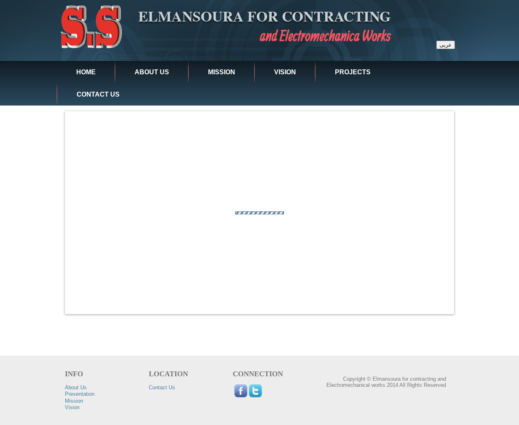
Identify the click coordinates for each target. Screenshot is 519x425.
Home (86, 72)
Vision (285, 72)
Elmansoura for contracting (264, 15)
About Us (76, 387)
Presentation (79, 394)
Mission (221, 72)
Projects (353, 72)
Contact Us (98, 94)
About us (152, 72)
